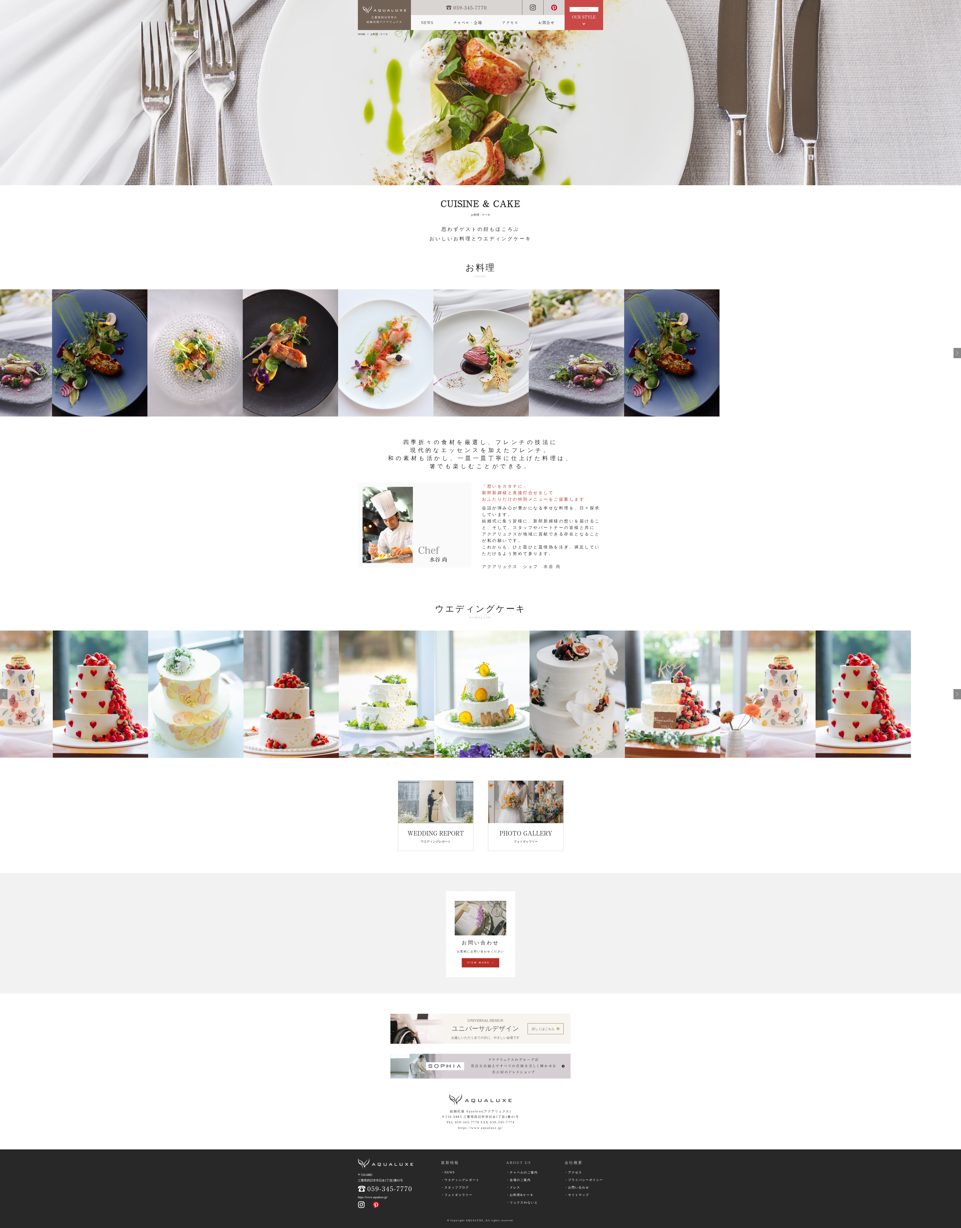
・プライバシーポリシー (584, 1180)
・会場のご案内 (518, 1180)
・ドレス (513, 1187)
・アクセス (573, 1172)
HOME (361, 34)
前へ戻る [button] (4, 353)
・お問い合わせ (577, 1187)
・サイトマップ (577, 1195)
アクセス (510, 23)
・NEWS (448, 1172)
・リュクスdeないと (522, 1202)
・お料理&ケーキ (520, 1195)
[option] (47, 353)
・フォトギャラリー (456, 1195)
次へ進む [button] (957, 353)
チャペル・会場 (467, 23)
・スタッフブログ (455, 1187)
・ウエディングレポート (460, 1180)
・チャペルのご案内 (522, 1172)
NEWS (427, 23)
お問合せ (546, 23)
